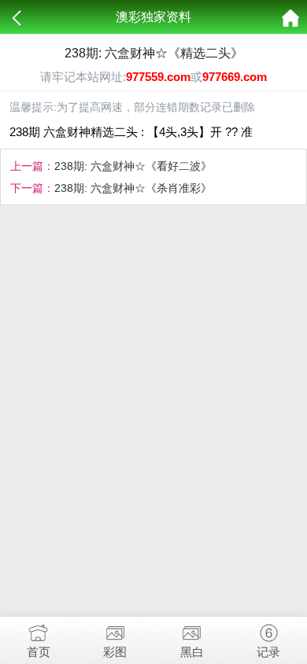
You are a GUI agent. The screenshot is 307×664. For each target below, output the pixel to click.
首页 (38, 651)
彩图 (115, 651)
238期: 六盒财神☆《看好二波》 (133, 166)
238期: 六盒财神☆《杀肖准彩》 (133, 188)
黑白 (192, 651)
